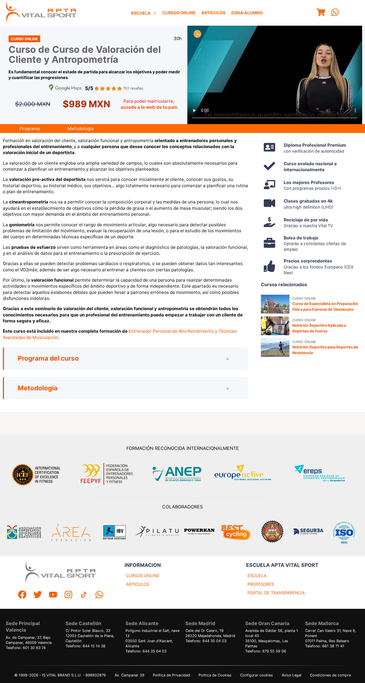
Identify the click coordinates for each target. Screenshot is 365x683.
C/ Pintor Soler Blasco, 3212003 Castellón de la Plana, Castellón (90, 636)
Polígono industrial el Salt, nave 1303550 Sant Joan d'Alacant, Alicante (152, 638)
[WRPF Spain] (272, 532)
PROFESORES (261, 584)
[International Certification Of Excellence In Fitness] (38, 474)
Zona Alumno (247, 12)
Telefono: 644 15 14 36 (86, 646)
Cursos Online (179, 12)
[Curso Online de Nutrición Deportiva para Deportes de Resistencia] (275, 347)
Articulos (213, 12)
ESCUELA (257, 575)
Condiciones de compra (330, 675)
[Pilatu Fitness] (157, 532)
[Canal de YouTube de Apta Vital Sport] (53, 595)
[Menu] (321, 13)
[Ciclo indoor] (236, 532)
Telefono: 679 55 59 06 (265, 651)
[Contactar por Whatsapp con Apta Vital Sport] (335, 13)
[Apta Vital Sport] (41, 12)
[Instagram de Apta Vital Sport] (68, 595)
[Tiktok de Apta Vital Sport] (84, 595)
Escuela (141, 13)
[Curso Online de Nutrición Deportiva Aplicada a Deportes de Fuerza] (275, 325)
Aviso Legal (291, 675)
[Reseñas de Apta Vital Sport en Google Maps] (65, 88)
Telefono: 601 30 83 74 (26, 648)
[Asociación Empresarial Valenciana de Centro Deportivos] (24, 532)
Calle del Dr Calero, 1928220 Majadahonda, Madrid (210, 633)
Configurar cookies (256, 675)
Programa (30, 128)
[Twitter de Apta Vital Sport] (38, 595)
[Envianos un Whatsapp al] (99, 595)
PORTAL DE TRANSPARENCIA (276, 592)
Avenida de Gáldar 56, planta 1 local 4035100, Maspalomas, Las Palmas (271, 638)
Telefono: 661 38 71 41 (324, 646)
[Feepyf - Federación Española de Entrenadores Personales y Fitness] (107, 474)
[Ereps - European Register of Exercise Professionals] (324, 474)
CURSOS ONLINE (142, 575)
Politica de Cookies (215, 675)
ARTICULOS (137, 584)
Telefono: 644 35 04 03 (146, 651)
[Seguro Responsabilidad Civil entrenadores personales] (308, 532)
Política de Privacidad (171, 675)
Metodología (81, 128)
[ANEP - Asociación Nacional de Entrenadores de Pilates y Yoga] (176, 474)
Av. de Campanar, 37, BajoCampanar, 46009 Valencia (29, 640)
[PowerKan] (199, 532)
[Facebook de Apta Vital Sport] (22, 595)
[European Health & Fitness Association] (249, 474)
